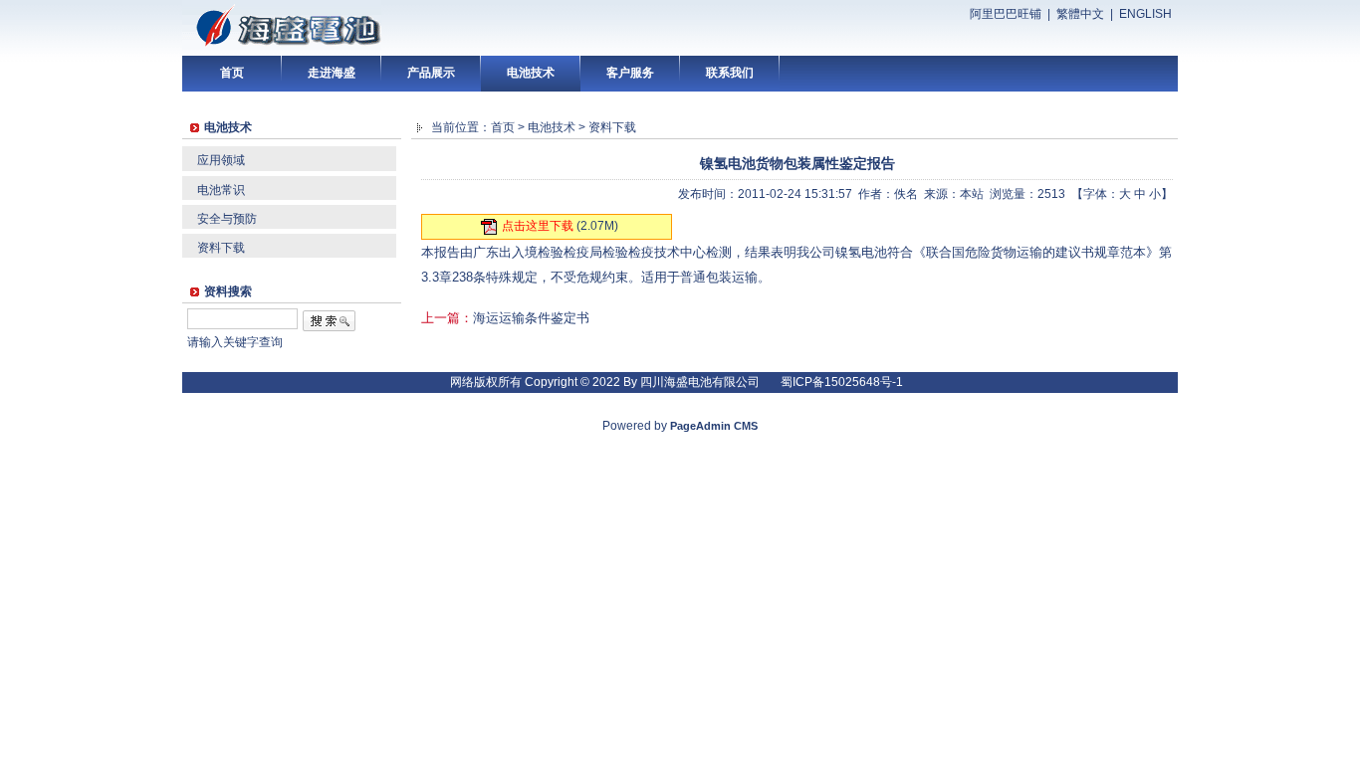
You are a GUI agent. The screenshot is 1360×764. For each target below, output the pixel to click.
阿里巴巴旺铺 (1005, 14)
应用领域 (221, 160)
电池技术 (531, 73)
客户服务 (630, 73)
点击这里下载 (537, 226)
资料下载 (221, 248)
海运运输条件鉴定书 (531, 317)
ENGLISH (1145, 14)
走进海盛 (331, 73)
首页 (232, 73)
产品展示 (431, 73)
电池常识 (221, 190)
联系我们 (730, 73)
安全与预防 (227, 219)
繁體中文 (1080, 14)
